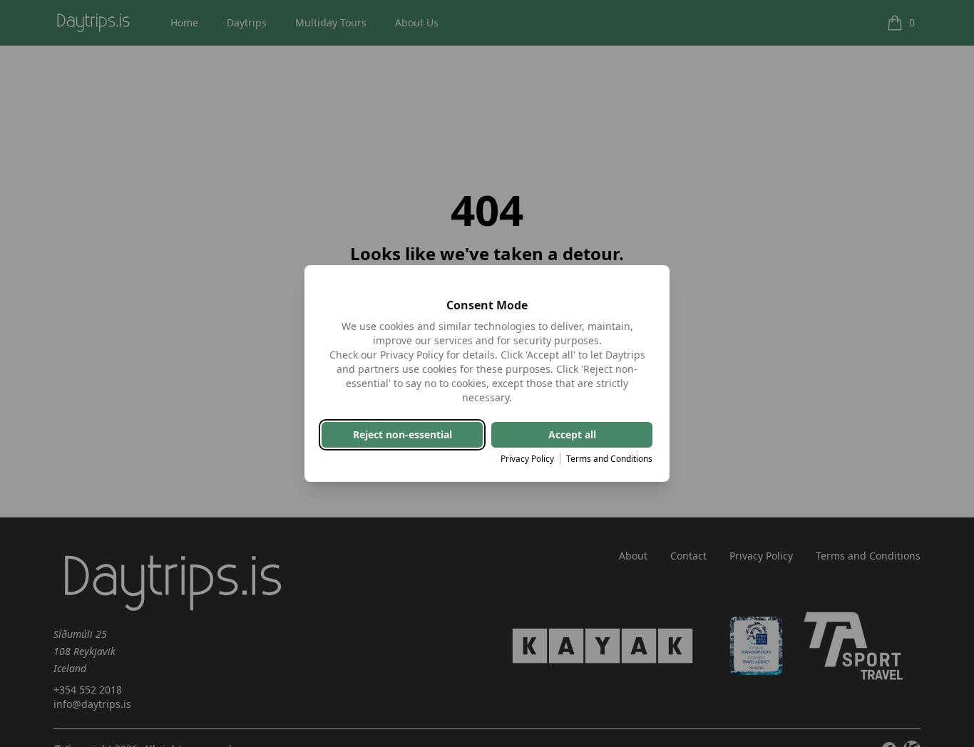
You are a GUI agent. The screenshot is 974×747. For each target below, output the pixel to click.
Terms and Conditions (609, 459)
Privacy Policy (527, 459)
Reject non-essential (402, 434)
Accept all (572, 434)
